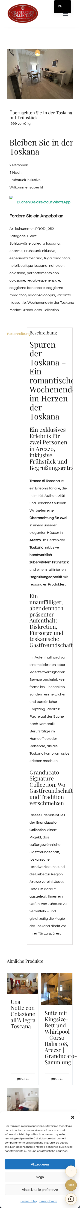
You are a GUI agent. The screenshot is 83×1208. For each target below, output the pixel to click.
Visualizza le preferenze (40, 1190)
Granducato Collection (40, 310)
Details (24, 1079)
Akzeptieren (40, 1164)
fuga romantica (57, 258)
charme (16, 251)
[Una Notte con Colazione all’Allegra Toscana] (23, 983)
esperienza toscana (25, 258)
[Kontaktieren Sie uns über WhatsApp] (71, 1199)
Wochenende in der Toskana (50, 302)
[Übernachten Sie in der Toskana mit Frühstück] (40, 74)
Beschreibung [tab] (15, 334)
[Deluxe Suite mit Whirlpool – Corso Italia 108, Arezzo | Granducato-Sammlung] (23, 1099)
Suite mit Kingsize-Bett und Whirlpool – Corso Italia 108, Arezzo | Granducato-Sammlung (61, 1037)
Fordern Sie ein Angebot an (36, 216)
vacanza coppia (41, 295)
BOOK (71, 1185)
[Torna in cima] (71, 1171)
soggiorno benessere (27, 288)
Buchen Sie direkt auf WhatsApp (44, 202)
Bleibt (31, 236)
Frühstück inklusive (39, 251)
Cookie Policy (29, 1201)
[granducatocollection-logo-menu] (23, 5)
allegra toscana (46, 243)
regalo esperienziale (43, 280)
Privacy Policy (48, 1201)
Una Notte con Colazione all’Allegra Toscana (23, 1014)
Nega (40, 1177)
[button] (72, 1117)
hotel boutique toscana (28, 265)
